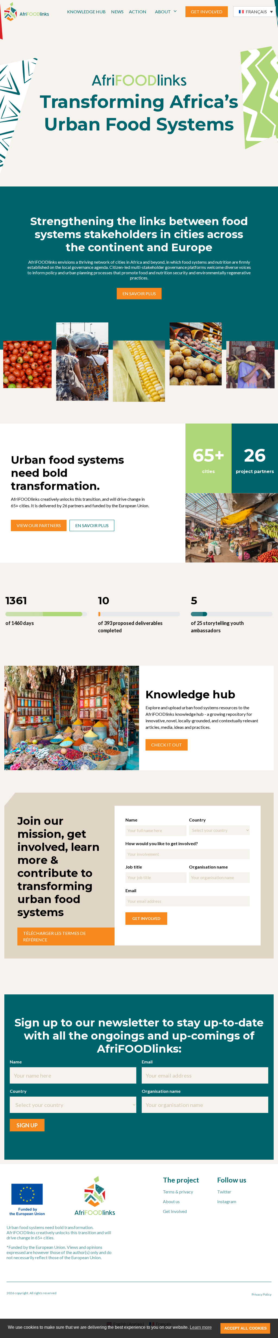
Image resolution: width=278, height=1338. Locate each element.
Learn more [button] (201, 1327)
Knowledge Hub (86, 11)
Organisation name (208, 866)
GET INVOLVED (206, 11)
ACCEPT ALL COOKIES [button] (245, 1328)
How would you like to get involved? (161, 843)
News (117, 11)
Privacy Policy (261, 1294)
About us (171, 1201)
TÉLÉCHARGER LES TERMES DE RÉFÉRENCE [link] (54, 936)
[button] (254, 11)
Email (130, 890)
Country (197, 819)
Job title (133, 866)
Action (137, 11)
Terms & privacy (178, 1191)
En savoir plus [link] (139, 293)
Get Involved (175, 1211)
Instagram (226, 1201)
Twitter (224, 1191)
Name (131, 819)
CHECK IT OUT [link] (166, 744)
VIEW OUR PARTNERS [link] (39, 525)
